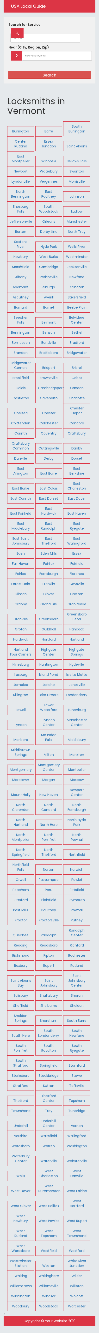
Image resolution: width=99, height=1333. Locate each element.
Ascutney (21, 297)
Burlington (20, 131)
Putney (77, 920)
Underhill (21, 1125)
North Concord (48, 807)
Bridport (48, 367)
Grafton (76, 594)
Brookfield (20, 377)
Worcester (77, 1306)
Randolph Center (77, 933)
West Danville (76, 1173)
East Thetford (48, 541)
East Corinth (21, 498)
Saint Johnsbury (48, 983)
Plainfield (48, 900)
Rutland (76, 965)
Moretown (20, 779)
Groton (21, 629)
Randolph (48, 935)
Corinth (20, 433)
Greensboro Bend (77, 617)
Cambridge (48, 266)
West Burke (48, 256)
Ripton (48, 955)
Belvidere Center (76, 320)
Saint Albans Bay (21, 983)
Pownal (77, 910)
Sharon (77, 995)
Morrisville (77, 181)
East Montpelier (21, 159)
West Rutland (20, 1233)
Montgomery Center (49, 767)
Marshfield (20, 266)
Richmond (20, 955)
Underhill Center (49, 1123)
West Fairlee (77, 1190)
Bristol (77, 367)
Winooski (48, 161)
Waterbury (49, 171)
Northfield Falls (20, 867)
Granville (20, 619)
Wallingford (76, 1135)
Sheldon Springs (20, 1018)
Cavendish (49, 398)
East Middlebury (21, 526)
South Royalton (48, 1048)
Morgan (48, 779)
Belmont (49, 322)
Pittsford (21, 900)
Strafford (20, 1085)
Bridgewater (77, 352)
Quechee (21, 935)
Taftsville (76, 1085)
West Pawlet (48, 1220)
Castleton (20, 398)
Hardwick (20, 639)
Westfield (49, 1250)
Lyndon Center (49, 722)
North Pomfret (49, 837)
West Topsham (49, 1233)
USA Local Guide (28, 6)
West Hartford (77, 1203)
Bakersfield (77, 297)
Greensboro (49, 619)
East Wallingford (76, 541)
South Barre (77, 1020)
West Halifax (48, 1205)
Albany (20, 277)
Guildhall (49, 629)
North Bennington (20, 194)
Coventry (48, 433)
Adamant (21, 287)
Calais (21, 388)
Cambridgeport (51, 388)
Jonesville (77, 684)
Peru (48, 889)
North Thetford (48, 852)
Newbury (20, 256)
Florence (77, 573)
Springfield (48, 1065)
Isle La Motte (76, 674)
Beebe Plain (77, 307)
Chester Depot (77, 410)
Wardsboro (21, 1146)
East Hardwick (48, 511)
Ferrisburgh (48, 573)
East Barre (48, 473)
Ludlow (76, 211)
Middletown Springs (20, 752)
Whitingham (48, 1275)
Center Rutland (20, 144)
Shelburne (48, 1005)
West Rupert (77, 1220)
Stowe (77, 1075)
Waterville (48, 1161)
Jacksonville (77, 266)
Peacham (20, 889)
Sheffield (20, 1005)
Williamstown (21, 1286)
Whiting (20, 1275)
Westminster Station (20, 1263)
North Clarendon (21, 807)
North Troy (77, 231)
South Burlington (76, 129)
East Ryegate (77, 526)
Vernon (77, 1125)
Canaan (77, 388)
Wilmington (20, 1296)
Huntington (48, 664)
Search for (24, 24)
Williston (77, 1286)
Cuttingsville (48, 448)
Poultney (48, 910)
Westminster (77, 256)
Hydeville (76, 664)
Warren (49, 1146)
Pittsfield (77, 889)
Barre (48, 131)
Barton (20, 231)
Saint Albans (77, 146)
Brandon (21, 352)
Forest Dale (20, 583)
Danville (20, 458)
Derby (49, 458)
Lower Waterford (48, 707)
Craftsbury (77, 433)
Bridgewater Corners (21, 365)
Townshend (21, 1110)
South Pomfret (21, 1048)
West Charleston (48, 1173)
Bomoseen (21, 342)
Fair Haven (20, 563)
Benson (49, 332)
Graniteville (77, 604)
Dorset (76, 458)
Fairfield (76, 563)
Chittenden (20, 423)
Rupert (48, 965)
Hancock (76, 629)
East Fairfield (20, 513)
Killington (20, 694)
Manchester (77, 221)
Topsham (77, 1100)
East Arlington (20, 471)
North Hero (49, 824)
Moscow (77, 779)
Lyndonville (21, 181)
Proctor (21, 920)
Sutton (48, 1085)
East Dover (77, 498)
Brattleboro (48, 352)
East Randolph (48, 526)
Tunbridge (76, 1110)
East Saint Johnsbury (20, 541)
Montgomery (21, 769)
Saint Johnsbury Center (77, 980)
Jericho (49, 684)
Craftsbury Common (21, 446)
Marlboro (20, 739)
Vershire (20, 1135)
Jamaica (20, 684)
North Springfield (21, 852)
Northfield (77, 854)
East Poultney (48, 194)
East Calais (49, 488)
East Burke (20, 488)
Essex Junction (48, 144)
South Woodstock (48, 209)
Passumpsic (49, 879)
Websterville (77, 1161)
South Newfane (76, 1033)
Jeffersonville (21, 221)
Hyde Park (49, 246)
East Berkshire (76, 471)
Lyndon (21, 724)
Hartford (49, 639)
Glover (48, 594)
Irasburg (20, 674)
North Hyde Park (77, 822)
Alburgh (48, 287)
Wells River (77, 246)
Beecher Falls (21, 320)
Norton (48, 869)
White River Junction (77, 1263)
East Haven (77, 513)
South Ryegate (77, 1048)
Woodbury (20, 1306)
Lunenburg (77, 709)
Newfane (76, 277)
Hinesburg (20, 664)
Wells (20, 1176)
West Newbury (20, 1218)
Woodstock (48, 1306)
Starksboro (21, 1075)
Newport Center (77, 792)
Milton (49, 754)
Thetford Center (48, 1098)
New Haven (48, 794)
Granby (21, 604)
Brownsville (49, 377)
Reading (20, 945)
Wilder (77, 1275)
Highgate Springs (76, 652)
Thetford (20, 1100)
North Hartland (21, 822)
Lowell (21, 709)
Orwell (21, 879)
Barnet (48, 307)
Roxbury (20, 965)
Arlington (76, 287)
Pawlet (76, 879)
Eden (21, 553)
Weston (48, 1265)
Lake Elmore (49, 694)
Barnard (20, 307)
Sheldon (77, 1005)
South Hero (21, 1035)
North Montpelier (21, 837)
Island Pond (48, 674)
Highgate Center (48, 652)
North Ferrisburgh (77, 807)
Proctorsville (49, 920)
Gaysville (76, 583)
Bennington (20, 332)
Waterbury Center (21, 1158)
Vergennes (49, 181)
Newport (21, 171)
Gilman (21, 594)
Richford (77, 945)
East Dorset (48, 498)
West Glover (21, 1205)
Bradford (77, 342)
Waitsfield (48, 1135)
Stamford (77, 1065)
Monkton (76, 754)
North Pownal (77, 837)
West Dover (21, 1190)
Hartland (77, 639)
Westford (77, 1250)
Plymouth (77, 900)
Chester (49, 413)
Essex (76, 553)
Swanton (76, 171)
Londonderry (76, 694)
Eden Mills (49, 553)
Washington (77, 1146)
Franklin (49, 583)
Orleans (48, 221)
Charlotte (77, 398)
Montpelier (77, 769)
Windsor (49, 1296)
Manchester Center (77, 722)
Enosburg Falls (20, 209)
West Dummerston (49, 1188)
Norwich (76, 869)
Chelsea (21, 413)
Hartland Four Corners (20, 652)
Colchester (48, 423)
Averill (49, 297)
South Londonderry (48, 1033)
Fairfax (48, 563)
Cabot (77, 377)
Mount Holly (21, 794)
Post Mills (20, 910)
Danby (76, 448)
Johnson (77, 196)
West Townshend (77, 1233)
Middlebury (77, 739)
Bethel (77, 332)
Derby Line (48, 231)
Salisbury (20, 995)
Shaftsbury (49, 995)
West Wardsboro (21, 1248)
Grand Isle (48, 604)
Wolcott (77, 1296)
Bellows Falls (77, 161)
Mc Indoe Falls (48, 737)
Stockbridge (49, 1075)
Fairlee (20, 573)
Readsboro (49, 945)
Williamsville (49, 1286)
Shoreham (48, 1020)
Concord (76, 423)
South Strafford (20, 1063)
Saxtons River (20, 244)
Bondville (48, 342)
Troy (48, 1110)
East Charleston (77, 486)
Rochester (76, 955)
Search (49, 75)
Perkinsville (49, 277)
